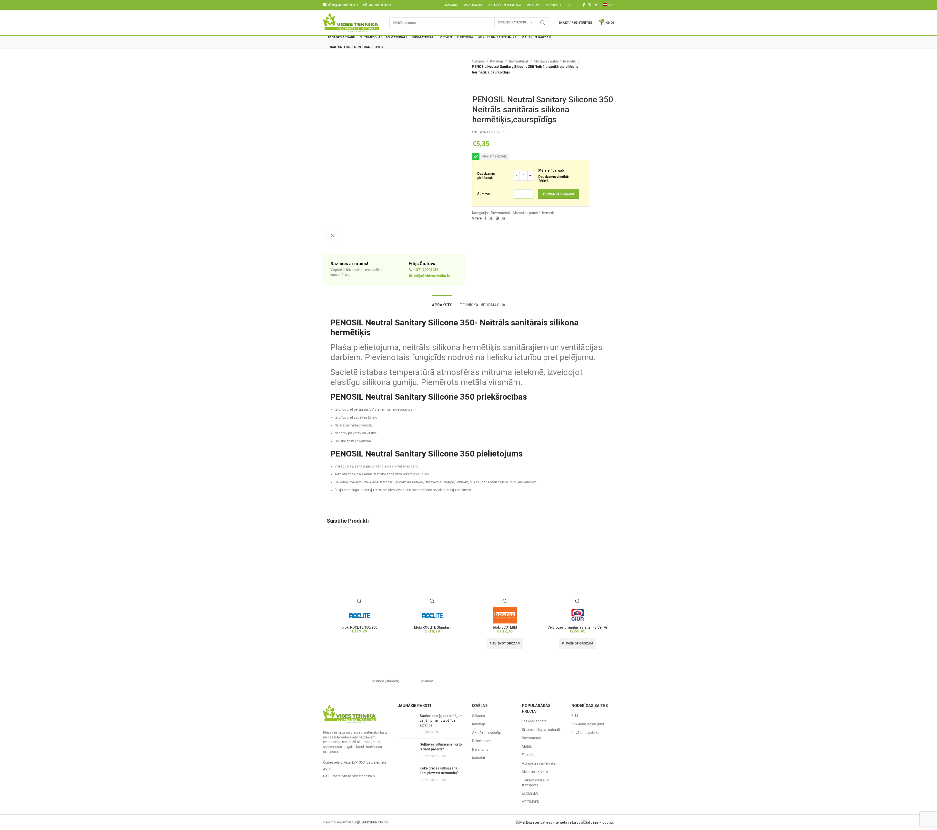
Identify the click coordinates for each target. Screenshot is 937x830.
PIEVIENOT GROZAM (558, 194)
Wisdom (427, 681)
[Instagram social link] (589, 5)
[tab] (442, 302)
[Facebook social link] (583, 5)
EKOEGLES (530, 793)
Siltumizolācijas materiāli (541, 730)
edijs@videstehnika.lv (431, 276)
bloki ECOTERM (505, 627)
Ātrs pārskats (359, 601)
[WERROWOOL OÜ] (468, 681)
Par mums (480, 749)
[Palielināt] (333, 235)
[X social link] (491, 218)
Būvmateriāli (519, 61)
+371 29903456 (425, 270)
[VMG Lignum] (593, 681)
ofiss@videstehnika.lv (358, 776)
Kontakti (478, 758)
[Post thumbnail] (407, 724)
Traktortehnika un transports (535, 782)
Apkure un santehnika (539, 763)
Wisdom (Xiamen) (385, 681)
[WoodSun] (344, 681)
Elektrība (528, 755)
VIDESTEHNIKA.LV (372, 822)
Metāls (527, 746)
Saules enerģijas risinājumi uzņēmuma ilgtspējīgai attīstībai (442, 720)
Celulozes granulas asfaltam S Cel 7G (578, 627)
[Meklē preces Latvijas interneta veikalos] (548, 822)
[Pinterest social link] (497, 218)
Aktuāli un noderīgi (486, 733)
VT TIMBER (530, 802)
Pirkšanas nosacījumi (587, 724)
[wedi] (510, 681)
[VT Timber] (551, 681)
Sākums (478, 61)
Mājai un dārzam (535, 772)
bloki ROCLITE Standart (432, 627)
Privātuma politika (585, 733)
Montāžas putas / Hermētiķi (555, 61)
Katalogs (497, 61)
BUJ (574, 716)
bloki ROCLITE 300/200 (359, 627)
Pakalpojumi (481, 741)
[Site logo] (351, 22)
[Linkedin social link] (595, 5)
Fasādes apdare (534, 721)
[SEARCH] (542, 22)
